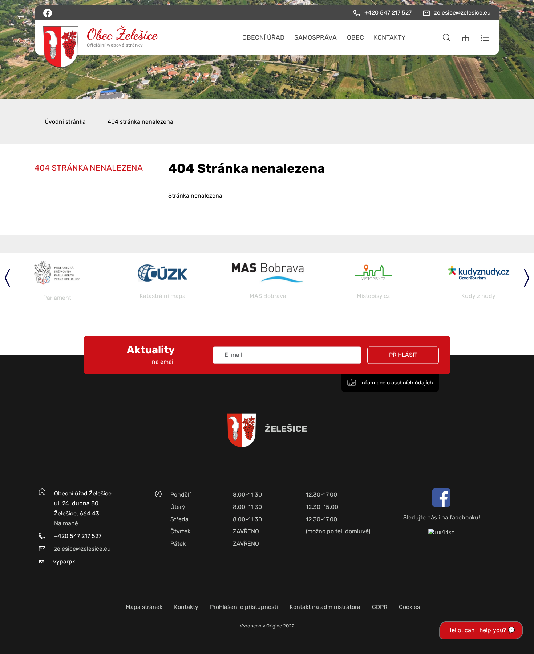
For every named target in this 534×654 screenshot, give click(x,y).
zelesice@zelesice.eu (82, 548)
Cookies (409, 606)
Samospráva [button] (315, 37)
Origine (274, 626)
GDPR (379, 606)
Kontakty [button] (389, 37)
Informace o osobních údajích (396, 383)
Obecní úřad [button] (263, 37)
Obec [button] (355, 37)
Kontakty (186, 606)
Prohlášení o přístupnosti (244, 606)
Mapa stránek (144, 606)
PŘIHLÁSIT (403, 354)
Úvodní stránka (65, 121)
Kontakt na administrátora (325, 606)
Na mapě (66, 523)
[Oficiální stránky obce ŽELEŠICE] (95, 37)
